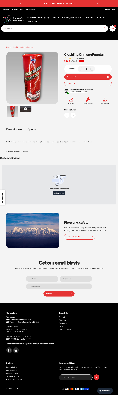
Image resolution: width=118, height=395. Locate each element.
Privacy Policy (11, 367)
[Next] (97, 3)
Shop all (62, 317)
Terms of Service (12, 376)
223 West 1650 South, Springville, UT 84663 (22, 322)
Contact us (63, 323)
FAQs (61, 326)
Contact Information (14, 379)
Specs (32, 129)
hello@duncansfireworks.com (12, 9)
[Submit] (96, 377)
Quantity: (71, 69)
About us (62, 320)
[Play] (32, 78)
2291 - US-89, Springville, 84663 (18, 339)
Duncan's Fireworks (17, 389)
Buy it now (71, 83)
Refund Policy (11, 370)
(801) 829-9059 (30, 9)
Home (8, 47)
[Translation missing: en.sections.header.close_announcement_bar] (115, 3)
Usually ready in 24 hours (79, 92)
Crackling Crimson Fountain (23, 47)
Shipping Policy (12, 373)
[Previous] (21, 3)
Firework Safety (65, 329)
